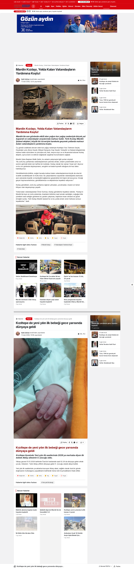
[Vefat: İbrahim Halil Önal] (105, 90)
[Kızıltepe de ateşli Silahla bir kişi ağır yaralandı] (105, 81)
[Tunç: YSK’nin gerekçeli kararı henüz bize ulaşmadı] (105, 100)
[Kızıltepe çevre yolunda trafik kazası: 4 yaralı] (74, 504)
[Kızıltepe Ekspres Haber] (22, 6)
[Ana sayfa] (41, 6)
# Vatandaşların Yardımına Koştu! (63, 245)
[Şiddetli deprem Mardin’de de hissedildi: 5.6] (50, 504)
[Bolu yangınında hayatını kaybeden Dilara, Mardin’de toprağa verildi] (74, 294)
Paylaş (118, 566)
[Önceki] (27, 11)
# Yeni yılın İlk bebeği (47, 482)
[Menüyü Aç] (33, 6)
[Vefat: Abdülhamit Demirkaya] (26, 271)
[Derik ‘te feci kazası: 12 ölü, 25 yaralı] (74, 271)
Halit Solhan (25, 79)
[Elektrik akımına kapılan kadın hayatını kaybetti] (26, 504)
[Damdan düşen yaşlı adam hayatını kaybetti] (50, 294)
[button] (105, 566)
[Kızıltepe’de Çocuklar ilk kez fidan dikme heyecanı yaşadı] (50, 271)
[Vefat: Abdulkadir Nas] (105, 109)
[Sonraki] (30, 11)
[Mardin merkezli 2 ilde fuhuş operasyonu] (26, 294)
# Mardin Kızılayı (45, 245)
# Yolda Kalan (21, 249)
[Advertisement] (67, 47)
